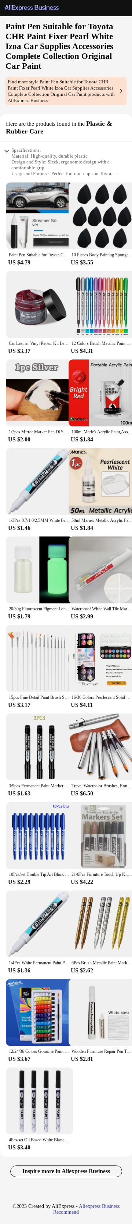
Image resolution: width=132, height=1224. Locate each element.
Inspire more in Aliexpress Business (66, 1171)
